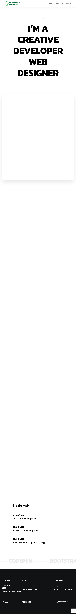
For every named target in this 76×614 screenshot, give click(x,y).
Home (51, 3)
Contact (68, 3)
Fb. (67, 46)
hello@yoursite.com (9, 46)
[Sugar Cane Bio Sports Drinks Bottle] (12, 3)
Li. (67, 54)
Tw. (67, 52)
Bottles (58, 3)
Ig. (67, 49)
